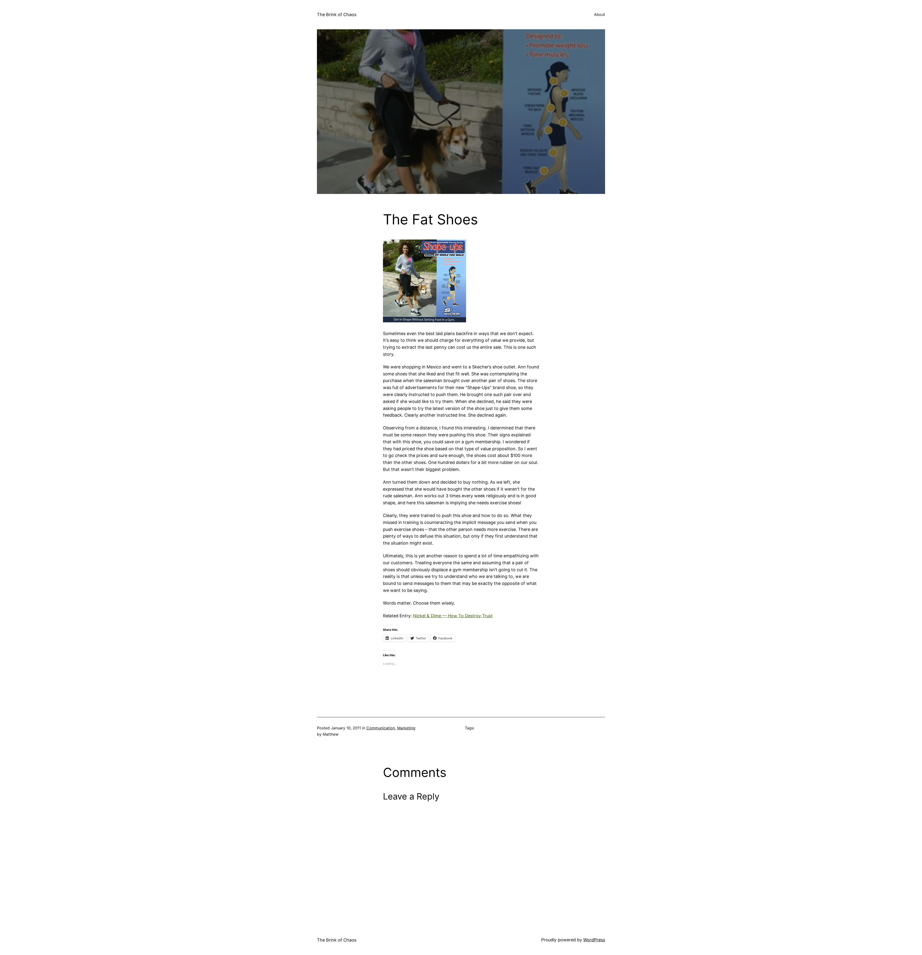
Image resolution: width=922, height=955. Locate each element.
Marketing (406, 728)
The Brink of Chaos (336, 14)
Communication (380, 728)
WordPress (594, 939)
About (599, 14)
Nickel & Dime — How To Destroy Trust (453, 615)
